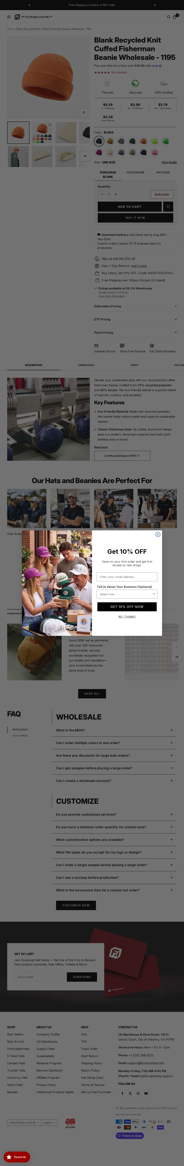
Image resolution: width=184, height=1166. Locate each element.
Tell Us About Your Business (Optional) (124, 587)
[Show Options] (154, 594)
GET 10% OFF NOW (127, 607)
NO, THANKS (127, 616)
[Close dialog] (158, 534)
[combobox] (126, 594)
